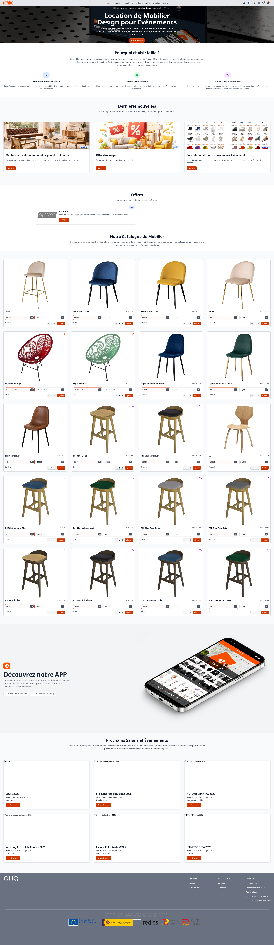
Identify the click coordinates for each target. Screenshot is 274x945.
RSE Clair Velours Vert (83, 528)
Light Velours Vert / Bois (220, 383)
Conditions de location (255, 883)
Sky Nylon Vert (80, 383)
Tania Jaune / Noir (149, 311)
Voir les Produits (137, 40)
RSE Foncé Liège (13, 600)
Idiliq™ (13, 939)
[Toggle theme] (259, 3)
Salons (192, 883)
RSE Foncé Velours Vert (220, 600)
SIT (210, 456)
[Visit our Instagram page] (268, 939)
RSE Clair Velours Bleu (15, 528)
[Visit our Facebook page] (263, 939)
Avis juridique (251, 892)
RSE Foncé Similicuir (82, 600)
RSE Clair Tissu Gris (218, 528)
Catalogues (194, 888)
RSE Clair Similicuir (150, 456)
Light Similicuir (12, 456)
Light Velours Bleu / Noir (153, 383)
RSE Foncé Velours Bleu (152, 600)
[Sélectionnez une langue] (249, 3)
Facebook (222, 883)
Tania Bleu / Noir (81, 311)
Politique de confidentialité (257, 896)
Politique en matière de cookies (258, 900)
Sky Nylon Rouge (13, 383)
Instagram (222, 888)
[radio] (20, 317)
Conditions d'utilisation (255, 888)
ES (254, 3)
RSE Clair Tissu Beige (150, 528)
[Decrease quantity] (48, 323)
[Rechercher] (244, 3)
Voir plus (10, 168)
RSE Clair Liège (80, 456)
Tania (7, 311)
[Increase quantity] (54, 323)
